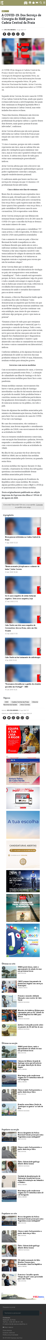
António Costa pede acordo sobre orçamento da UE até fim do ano (30, 1026)
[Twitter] (9, 34)
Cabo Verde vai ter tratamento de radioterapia (22, 657)
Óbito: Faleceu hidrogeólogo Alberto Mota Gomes (29, 1163)
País (3, 11)
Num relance (8, 1327)
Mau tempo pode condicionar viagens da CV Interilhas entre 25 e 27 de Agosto (30, 1077)
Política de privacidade (10, 1335)
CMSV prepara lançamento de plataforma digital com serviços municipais (30, 983)
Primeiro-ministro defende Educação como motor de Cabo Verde (30, 998)
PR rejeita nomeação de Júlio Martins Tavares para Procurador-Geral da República (30, 1262)
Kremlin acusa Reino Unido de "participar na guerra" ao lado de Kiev (30, 1106)
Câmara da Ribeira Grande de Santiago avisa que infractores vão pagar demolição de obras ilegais (29, 1064)
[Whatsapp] (13, 34)
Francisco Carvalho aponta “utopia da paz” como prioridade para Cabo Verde (30, 1276)
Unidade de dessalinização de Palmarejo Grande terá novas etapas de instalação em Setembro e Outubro (31, 1179)
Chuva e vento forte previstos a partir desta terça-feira (30, 1091)
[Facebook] (4, 34)
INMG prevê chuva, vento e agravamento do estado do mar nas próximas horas (30, 969)
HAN (6, 702)
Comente (39, 505)
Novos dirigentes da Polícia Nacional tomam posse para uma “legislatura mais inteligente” (30, 1135)
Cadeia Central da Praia (20, 702)
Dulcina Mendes (10, 30)
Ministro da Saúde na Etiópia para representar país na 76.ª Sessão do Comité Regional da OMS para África (31, 1013)
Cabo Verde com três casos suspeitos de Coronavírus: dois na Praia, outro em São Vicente (21, 628)
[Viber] (18, 717)
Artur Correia (25, 705)
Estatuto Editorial (9, 1333)
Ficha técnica (7, 1330)
